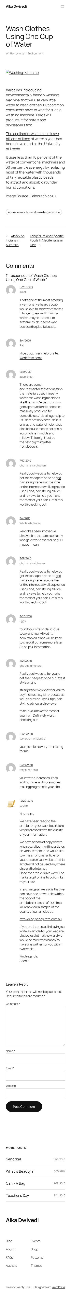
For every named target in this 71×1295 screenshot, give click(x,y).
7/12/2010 (25, 460)
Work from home (31, 358)
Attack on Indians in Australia (15, 240)
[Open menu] (62, 6)
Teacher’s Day (17, 1195)
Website (11, 1086)
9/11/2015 (59, 1195)
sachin (24, 805)
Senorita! (13, 1159)
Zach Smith (26, 376)
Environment (35, 53)
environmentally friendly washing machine (34, 212)
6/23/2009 (26, 287)
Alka (21, 53)
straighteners (29, 690)
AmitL (23, 292)
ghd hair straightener (32, 563)
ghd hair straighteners (33, 465)
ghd (33, 682)
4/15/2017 (59, 1171)
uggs (23, 621)
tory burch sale (29, 770)
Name (10, 1051)
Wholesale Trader (30, 523)
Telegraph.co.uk (43, 196)
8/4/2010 (25, 518)
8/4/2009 (25, 340)
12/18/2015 (58, 1183)
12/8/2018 (59, 1159)
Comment (13, 1004)
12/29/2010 (26, 800)
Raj (21, 345)
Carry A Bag (15, 1183)
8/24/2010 (26, 616)
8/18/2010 (25, 558)
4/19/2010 (25, 372)
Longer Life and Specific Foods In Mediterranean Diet (47, 240)
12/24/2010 (26, 765)
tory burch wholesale (32, 738)
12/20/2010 (26, 734)
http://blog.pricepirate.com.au (41, 919)
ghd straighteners (30, 665)
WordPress (58, 1287)
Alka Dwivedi (16, 6)
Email (10, 1068)
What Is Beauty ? (19, 1171)
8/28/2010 (26, 661)
